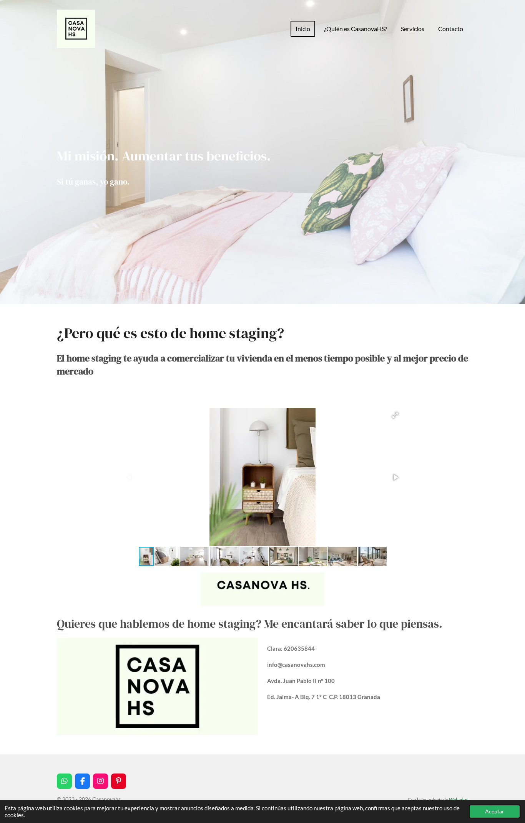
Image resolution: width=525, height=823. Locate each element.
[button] (395, 415)
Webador (458, 799)
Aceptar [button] (494, 811)
